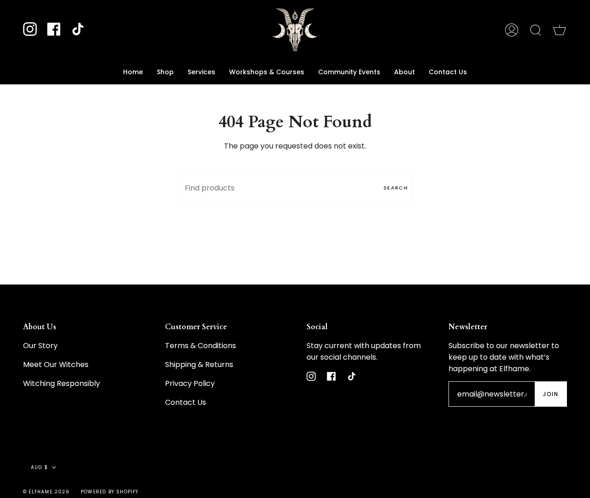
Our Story (40, 345)
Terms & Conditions (200, 345)
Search (396, 187)
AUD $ (39, 467)
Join (550, 394)
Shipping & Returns (199, 364)
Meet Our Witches (55, 364)
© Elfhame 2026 (46, 491)
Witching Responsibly (61, 383)
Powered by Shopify (110, 491)
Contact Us (185, 402)
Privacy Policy (190, 383)
